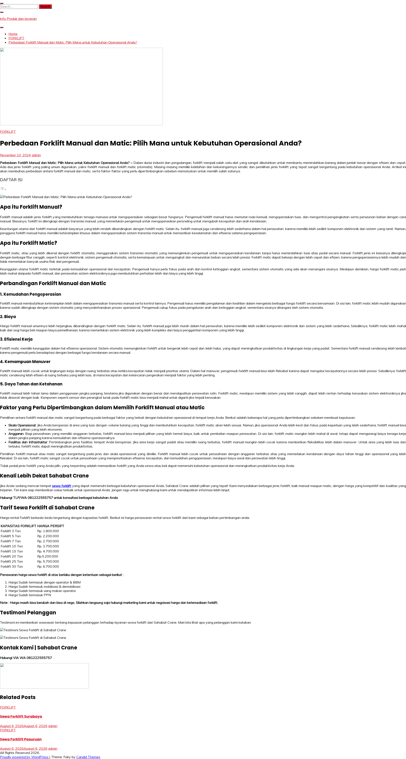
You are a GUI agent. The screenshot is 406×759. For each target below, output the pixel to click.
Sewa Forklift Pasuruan (21, 739)
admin (36, 155)
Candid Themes (88, 757)
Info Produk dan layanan (18, 18)
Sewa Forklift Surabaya (21, 716)
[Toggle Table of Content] (3, 189)
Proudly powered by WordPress (24, 757)
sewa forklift (61, 486)
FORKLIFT (8, 131)
